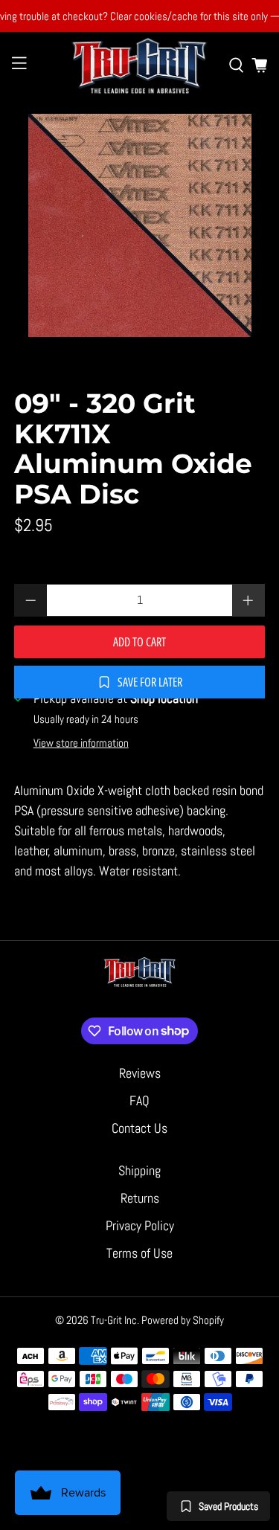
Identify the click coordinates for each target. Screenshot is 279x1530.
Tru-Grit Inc (114, 1320)
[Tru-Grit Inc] (140, 65)
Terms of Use (139, 1252)
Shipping (139, 1170)
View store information (81, 743)
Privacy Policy (140, 1225)
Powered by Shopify (182, 1320)
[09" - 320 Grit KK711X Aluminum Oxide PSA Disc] (139, 225)
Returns (140, 1197)
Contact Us (139, 1128)
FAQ (139, 1100)
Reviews (140, 1072)
